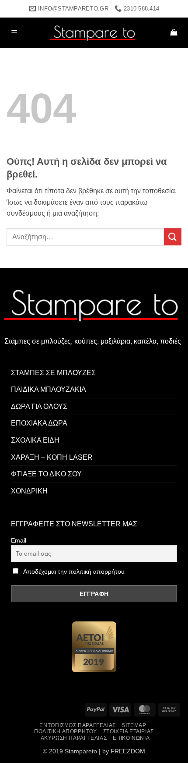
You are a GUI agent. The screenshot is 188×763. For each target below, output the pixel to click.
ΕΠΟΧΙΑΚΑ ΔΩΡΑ (39, 423)
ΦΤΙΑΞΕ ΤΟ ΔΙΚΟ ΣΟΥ (46, 474)
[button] (14, 33)
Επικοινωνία (131, 738)
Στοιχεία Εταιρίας (128, 731)
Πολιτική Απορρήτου (65, 731)
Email (18, 540)
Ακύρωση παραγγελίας (74, 738)
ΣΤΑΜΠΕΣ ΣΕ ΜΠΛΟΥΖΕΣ (53, 372)
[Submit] (172, 236)
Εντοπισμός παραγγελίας (77, 725)
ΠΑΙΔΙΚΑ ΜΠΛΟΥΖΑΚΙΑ (48, 389)
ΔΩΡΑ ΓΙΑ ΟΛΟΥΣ (39, 406)
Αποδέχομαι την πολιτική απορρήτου (74, 571)
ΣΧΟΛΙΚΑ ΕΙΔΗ (35, 440)
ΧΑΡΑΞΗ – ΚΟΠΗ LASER (52, 457)
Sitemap (134, 725)
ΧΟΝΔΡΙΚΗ (29, 491)
